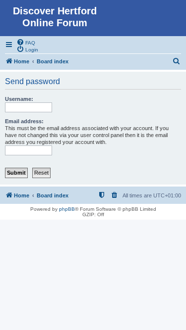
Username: (19, 99)
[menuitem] (25, 42)
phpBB (67, 209)
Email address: (24, 121)
